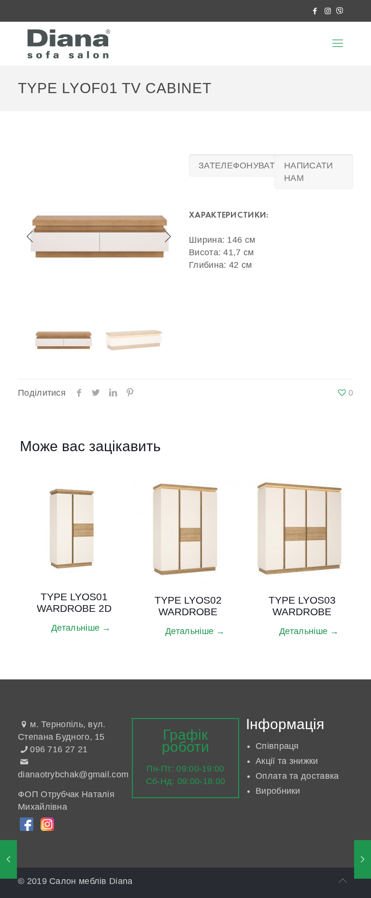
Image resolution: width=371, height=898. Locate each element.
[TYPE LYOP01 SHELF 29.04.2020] (8, 859)
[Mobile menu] (337, 43)
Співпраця (277, 746)
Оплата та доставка (297, 776)
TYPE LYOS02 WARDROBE (188, 605)
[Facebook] (315, 11)
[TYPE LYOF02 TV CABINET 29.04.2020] (362, 859)
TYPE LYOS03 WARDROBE (302, 605)
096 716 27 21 (58, 749)
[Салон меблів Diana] (69, 43)
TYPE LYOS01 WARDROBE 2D (74, 602)
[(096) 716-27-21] (339, 11)
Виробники (278, 791)
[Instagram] (328, 11)
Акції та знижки (287, 761)
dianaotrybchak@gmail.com (73, 774)
